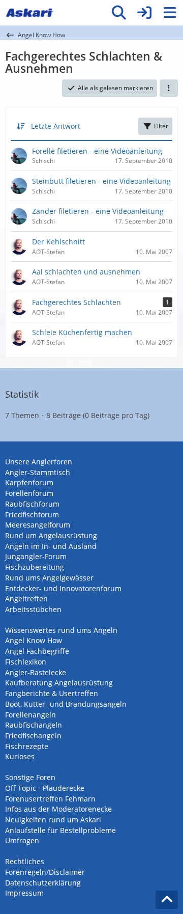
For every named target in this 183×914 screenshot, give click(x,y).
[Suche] (119, 13)
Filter (161, 126)
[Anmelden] (144, 12)
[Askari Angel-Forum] (29, 13)
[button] (169, 88)
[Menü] (170, 13)
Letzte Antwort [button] (55, 126)
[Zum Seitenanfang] (167, 900)
